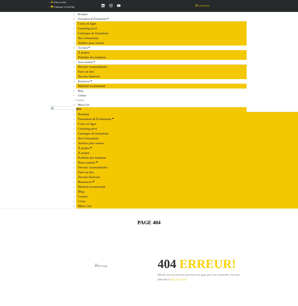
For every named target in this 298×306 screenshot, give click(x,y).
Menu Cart (83, 104)
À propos (83, 47)
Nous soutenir (85, 62)
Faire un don (86, 71)
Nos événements (88, 38)
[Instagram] (111, 5)
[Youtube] (119, 5)
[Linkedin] (103, 5)
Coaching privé (87, 28)
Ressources (84, 81)
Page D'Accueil (178, 279)
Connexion (204, 5)
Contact (82, 95)
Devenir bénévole (89, 177)
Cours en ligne (87, 23)
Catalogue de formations (93, 33)
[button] (161, 109)
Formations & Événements (92, 18)
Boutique (83, 114)
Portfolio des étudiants (92, 157)
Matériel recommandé (91, 86)
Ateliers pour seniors (91, 143)
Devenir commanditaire (92, 66)
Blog (81, 191)
